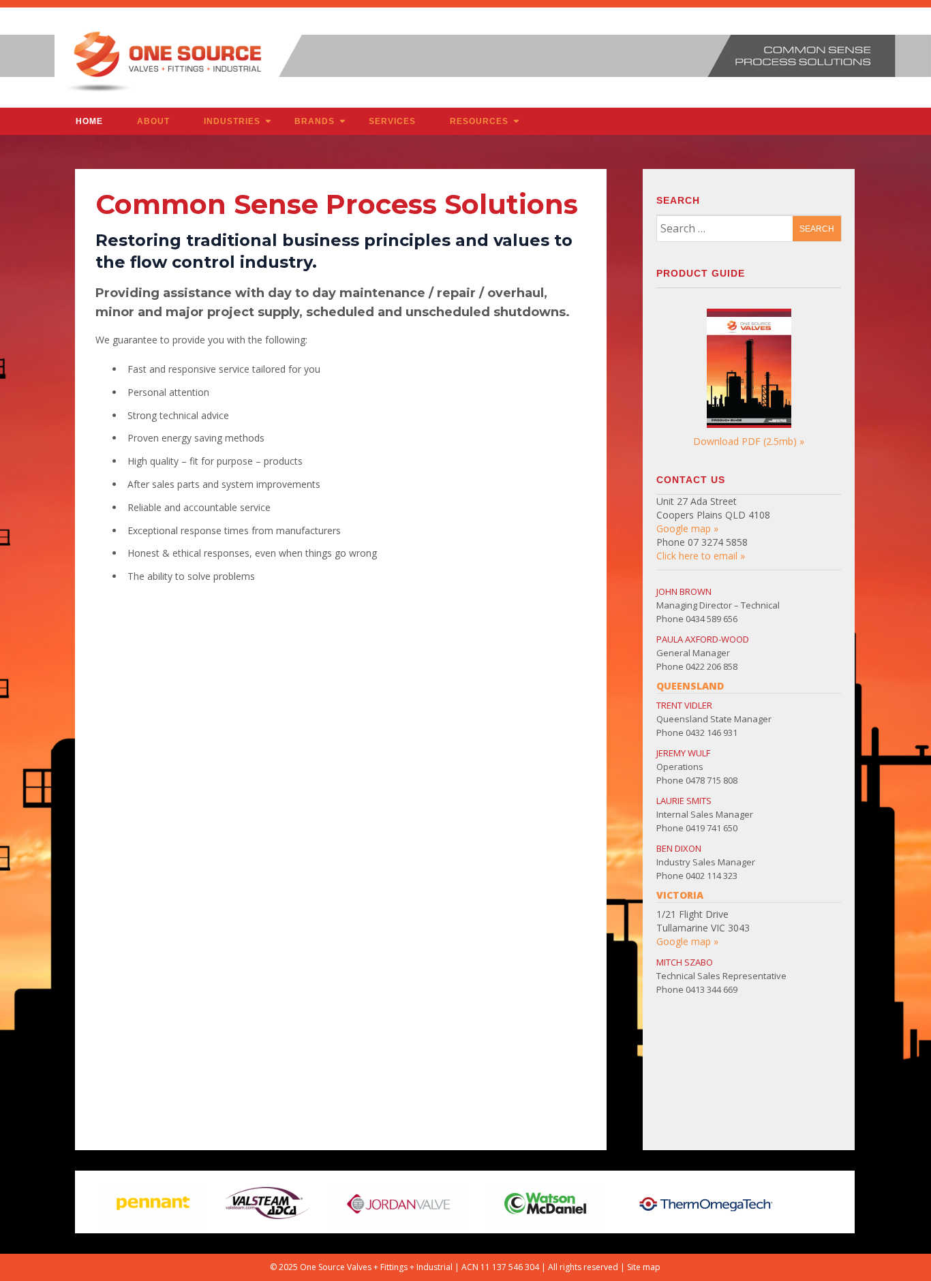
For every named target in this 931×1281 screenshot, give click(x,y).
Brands (314, 121)
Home (89, 121)
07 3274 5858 (718, 542)
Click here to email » (700, 555)
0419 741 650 (711, 828)
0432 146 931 (711, 732)
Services (392, 121)
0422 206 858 (711, 666)
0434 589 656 (711, 619)
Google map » (687, 528)
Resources (479, 121)
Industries (232, 121)
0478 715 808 (711, 780)
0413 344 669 (711, 989)
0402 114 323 (711, 875)
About (153, 121)
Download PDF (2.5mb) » (748, 441)
